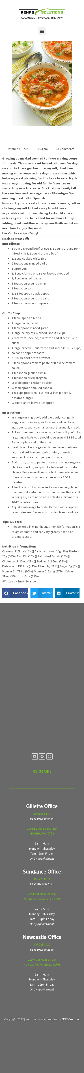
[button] (42, 31)
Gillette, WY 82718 (42, 833)
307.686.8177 (41, 814)
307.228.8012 (41, 944)
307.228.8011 (41, 879)
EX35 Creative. (70, 1019)
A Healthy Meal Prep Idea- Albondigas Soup (32, 136)
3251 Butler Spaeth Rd (42, 828)
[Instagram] (49, 756)
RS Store (42, 771)
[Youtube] (35, 756)
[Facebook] (42, 756)
